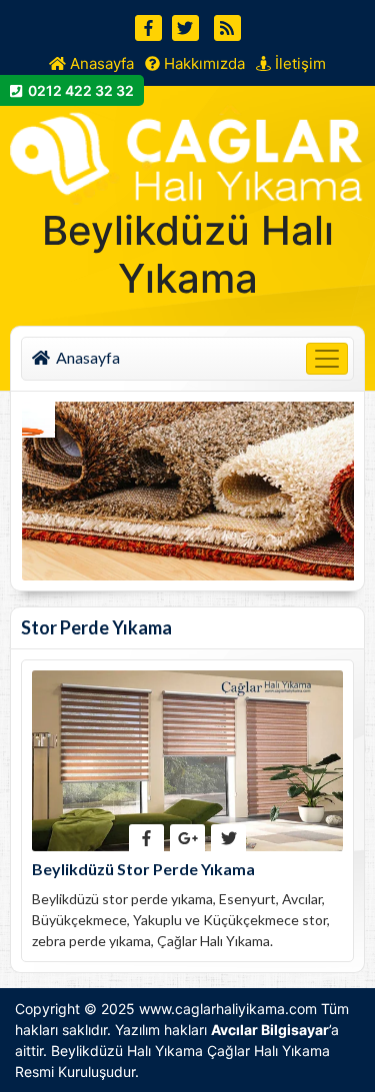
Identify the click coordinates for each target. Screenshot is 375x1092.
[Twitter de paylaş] (228, 838)
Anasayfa (100, 63)
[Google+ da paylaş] (187, 838)
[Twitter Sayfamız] (185, 28)
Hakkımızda (202, 63)
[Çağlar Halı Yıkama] (187, 152)
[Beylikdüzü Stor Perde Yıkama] (187, 759)
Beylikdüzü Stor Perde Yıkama (143, 868)
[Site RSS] (227, 28)
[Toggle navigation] (327, 359)
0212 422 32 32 (78, 90)
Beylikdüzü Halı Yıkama (127, 1050)
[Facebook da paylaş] (146, 838)
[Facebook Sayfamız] (148, 28)
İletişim (298, 63)
